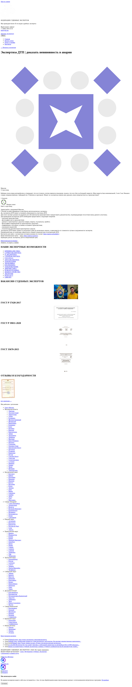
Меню (3, 35)
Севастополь (13, 622)
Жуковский (12, 421)
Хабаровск (12, 599)
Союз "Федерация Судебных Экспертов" (33, 651)
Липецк (11, 488)
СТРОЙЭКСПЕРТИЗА (12, 256)
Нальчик (11, 615)
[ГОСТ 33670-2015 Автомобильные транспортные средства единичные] (66, 371)
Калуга (11, 482)
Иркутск (11, 577)
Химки (11, 465)
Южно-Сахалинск (14, 603)
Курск (10, 486)
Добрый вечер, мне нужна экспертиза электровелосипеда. (28, 639)
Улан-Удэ (11, 598)
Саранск (11, 549)
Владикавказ (13, 608)
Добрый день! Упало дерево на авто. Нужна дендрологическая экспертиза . (36, 643)
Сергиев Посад (13, 456)
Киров (11, 538)
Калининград (13, 510)
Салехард (12, 563)
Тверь (10, 496)
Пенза (10, 543)
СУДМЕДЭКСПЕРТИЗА (13, 253)
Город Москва (9, 407)
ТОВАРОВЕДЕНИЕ (11, 267)
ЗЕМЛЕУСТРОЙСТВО (12, 272)
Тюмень (11, 566)
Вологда (11, 507)
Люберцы (12, 437)
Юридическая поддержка (9, 241)
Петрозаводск (13, 514)
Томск (11, 589)
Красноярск (12, 580)
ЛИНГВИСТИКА (11, 268)
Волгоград (12, 523)
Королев (11, 430)
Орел (10, 489)
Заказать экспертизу (7, 33)
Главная (7, 39)
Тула (10, 498)
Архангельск (13, 505)
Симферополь (13, 624)
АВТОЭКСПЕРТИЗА (12, 260)
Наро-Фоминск (14, 441)
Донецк (11, 631)
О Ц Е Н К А (9, 258)
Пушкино (12, 451)
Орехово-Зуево (13, 446)
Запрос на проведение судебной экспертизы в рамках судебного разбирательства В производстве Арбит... (43, 646)
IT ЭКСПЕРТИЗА (11, 254)
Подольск (12, 449)
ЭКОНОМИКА (10, 263)
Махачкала (12, 611)
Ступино (11, 461)
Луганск (11, 632)
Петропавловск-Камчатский (18, 596)
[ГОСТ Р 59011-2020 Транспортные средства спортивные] (66, 345)
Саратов (11, 550)
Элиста (11, 530)
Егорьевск (12, 418)
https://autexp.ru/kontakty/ (51, 234)
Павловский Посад (15, 448)
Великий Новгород (15, 509)
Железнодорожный (15, 420)
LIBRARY (8, 277)
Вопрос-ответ (9, 41)
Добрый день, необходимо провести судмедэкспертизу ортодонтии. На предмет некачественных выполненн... (44, 641)
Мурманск (12, 512)
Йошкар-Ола (13, 535)
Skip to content (5, 1)
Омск (10, 587)
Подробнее (105, 680)
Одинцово (12, 444)
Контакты (8, 44)
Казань (11, 536)
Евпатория (12, 620)
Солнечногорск (14, 460)
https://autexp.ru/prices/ (31, 236)
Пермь (11, 545)
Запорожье (12, 629)
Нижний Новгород (15, 540)
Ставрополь (12, 617)
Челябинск (12, 570)
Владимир (12, 477)
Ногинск (11, 442)
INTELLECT (9, 275)
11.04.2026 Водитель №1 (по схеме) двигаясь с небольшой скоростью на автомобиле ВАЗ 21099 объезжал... (44, 645)
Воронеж (11, 479)
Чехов (10, 467)
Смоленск (12, 493)
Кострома (12, 484)
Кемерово (12, 578)
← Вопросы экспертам (8, 47)
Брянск (11, 475)
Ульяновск (12, 552)
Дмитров (11, 411)
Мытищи (11, 439)
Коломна (11, 428)
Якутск (11, 605)
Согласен (4, 683)
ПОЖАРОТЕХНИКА (12, 270)
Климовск (12, 425)
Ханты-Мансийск (14, 568)
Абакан (11, 573)
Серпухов (12, 458)
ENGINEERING (10, 265)
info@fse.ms (5, 30)
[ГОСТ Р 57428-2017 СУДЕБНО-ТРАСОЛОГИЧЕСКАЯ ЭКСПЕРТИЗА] (66, 319)
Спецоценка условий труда (10, 653)
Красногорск (13, 432)
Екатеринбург (13, 559)
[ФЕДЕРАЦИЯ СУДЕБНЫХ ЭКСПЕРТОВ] (8, 17)
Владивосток (13, 594)
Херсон (11, 627)
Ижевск (11, 533)
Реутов (11, 455)
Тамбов (11, 495)
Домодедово (13, 414)
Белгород (12, 474)
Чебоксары (12, 556)
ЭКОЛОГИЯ (9, 274)
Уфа (10, 554)
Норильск (12, 585)
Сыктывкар (12, 517)
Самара (11, 547)
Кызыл (11, 582)
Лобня (11, 434)
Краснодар (12, 524)
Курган (11, 561)
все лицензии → (6, 401)
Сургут (11, 564)
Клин (10, 427)
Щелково (11, 468)
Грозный (11, 610)
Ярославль (12, 500)
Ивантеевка (12, 423)
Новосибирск (13, 584)
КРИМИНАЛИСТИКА (12, 251)
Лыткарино (12, 435)
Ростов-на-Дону (14, 526)
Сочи (10, 528)
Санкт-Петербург (14, 503)
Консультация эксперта (8, 636)
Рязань (11, 491)
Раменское (12, 453)
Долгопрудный (13, 413)
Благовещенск (13, 592)
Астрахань (12, 521)
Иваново (11, 481)
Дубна (11, 416)
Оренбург (12, 542)
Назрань (11, 613)
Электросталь (13, 470)
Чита (10, 601)
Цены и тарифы (10, 42)
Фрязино (11, 463)
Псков (11, 516)
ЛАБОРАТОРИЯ (10, 261)
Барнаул (11, 575)
